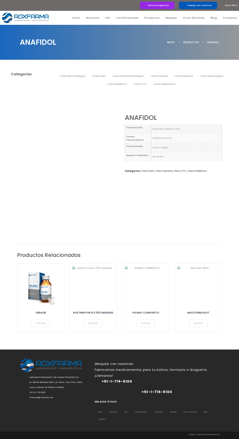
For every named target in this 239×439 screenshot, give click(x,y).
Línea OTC (140, 84)
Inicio (76, 18)
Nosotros (92, 18)
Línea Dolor (99, 76)
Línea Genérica (184, 76)
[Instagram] (105, 406)
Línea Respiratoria (164, 84)
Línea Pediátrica (117, 84)
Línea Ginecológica (211, 76)
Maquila (171, 18)
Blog (214, 18)
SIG (107, 18)
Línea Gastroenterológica (128, 76)
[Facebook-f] (114, 406)
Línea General (159, 76)
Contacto (230, 18)
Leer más (40, 323)
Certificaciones (127, 18)
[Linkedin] (96, 406)
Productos (191, 42)
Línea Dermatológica (72, 76)
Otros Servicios (194, 18)
